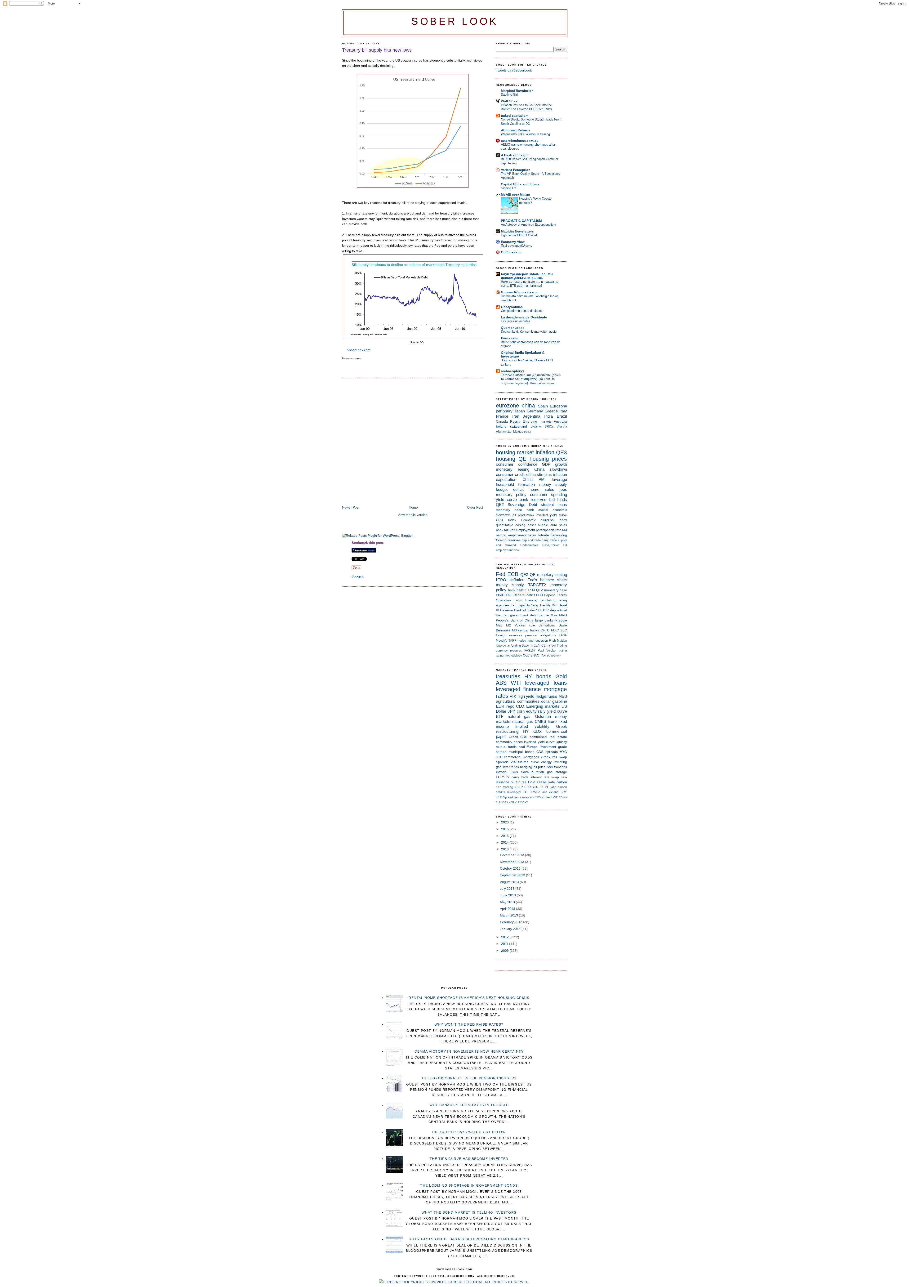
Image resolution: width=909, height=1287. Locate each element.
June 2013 (508, 895)
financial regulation (540, 600)
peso (517, 797)
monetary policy (511, 494)
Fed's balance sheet (547, 580)
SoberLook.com (358, 350)
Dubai (527, 431)
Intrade (543, 535)
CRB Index (506, 520)
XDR (511, 802)
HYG (563, 752)
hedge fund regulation (533, 640)
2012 (505, 937)
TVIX (554, 797)
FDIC (555, 630)
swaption (527, 797)
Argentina (531, 416)
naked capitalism (514, 115)
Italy (563, 411)
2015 (505, 836)
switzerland (518, 426)
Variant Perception (515, 170)
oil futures (518, 782)
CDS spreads (546, 752)
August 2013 (510, 882)
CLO (520, 706)
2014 (505, 842)
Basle (563, 625)
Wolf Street (510, 101)
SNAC (534, 655)
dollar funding (512, 645)
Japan (519, 411)
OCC (526, 655)
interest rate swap (544, 777)
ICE (543, 645)
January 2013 (510, 929)
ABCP (518, 787)
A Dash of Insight (515, 155)
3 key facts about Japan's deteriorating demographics (469, 1239)
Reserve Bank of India (517, 610)
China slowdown (550, 469)
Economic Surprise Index (544, 520)
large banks (544, 620)
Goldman (543, 716)
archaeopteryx (512, 371)
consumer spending (548, 494)
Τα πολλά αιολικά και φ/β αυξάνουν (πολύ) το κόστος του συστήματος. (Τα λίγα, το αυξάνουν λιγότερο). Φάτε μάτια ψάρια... (531, 379)
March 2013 (509, 915)
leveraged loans (546, 683)
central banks (528, 630)
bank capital (537, 510)
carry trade (549, 540)
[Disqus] (412, 442)
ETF (499, 716)
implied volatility (532, 726)
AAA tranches (557, 767)
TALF (510, 595)
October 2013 (510, 868)
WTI (516, 683)
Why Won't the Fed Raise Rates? (469, 1024)
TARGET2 (537, 585)
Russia (515, 421)
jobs (563, 489)
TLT (498, 802)
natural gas (519, 716)
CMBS (540, 721)
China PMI (534, 479)
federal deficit (525, 595)
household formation (515, 484)
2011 (505, 944)
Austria (562, 426)
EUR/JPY (503, 777)
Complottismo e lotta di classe (522, 311)
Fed (500, 574)
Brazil (562, 416)
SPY (564, 792)
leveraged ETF (518, 792)
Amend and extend (544, 792)
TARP (512, 640)
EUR (500, 706)
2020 (505, 822)
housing (505, 459)
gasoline (559, 701)
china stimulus (539, 474)
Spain (543, 406)
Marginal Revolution (517, 91)
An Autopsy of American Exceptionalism (528, 224)
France (502, 416)
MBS (562, 696)
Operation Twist (509, 600)
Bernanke (503, 630)
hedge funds (546, 696)
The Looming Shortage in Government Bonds (469, 1185)
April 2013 (508, 909)
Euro (552, 721)
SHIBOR (542, 610)
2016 (505, 829)
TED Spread (504, 797)
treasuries (508, 676)
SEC (563, 630)
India (548, 416)
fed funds (558, 499)
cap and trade (531, 540)
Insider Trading (557, 645)
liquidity (561, 742)
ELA (536, 645)
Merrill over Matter (515, 195)
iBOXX (524, 802)
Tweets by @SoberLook (514, 70)
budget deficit (510, 489)
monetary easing (512, 469)
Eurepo (532, 747)
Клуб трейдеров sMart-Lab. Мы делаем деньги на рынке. (527, 276)
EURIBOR (531, 787)
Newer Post (350, 507)
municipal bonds (521, 752)
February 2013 (511, 922)
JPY (511, 711)
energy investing (554, 762)
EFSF (563, 635)
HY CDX (532, 731)
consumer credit (510, 474)
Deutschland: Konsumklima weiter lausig (529, 331)
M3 (564, 530)
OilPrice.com (511, 252)
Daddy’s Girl (509, 94)
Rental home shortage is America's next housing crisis (469, 998)
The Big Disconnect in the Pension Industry (469, 1078)
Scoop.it (358, 576)
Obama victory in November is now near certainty (469, 1051)
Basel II (527, 645)
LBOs (514, 772)
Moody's (501, 640)
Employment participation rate (538, 530)
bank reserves (533, 499)
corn (521, 711)
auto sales (558, 525)
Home (413, 507)
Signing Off (508, 188)
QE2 (500, 504)
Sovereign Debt (522, 504)
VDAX (504, 802)
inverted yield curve (551, 515)
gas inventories (507, 767)
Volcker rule (525, 625)
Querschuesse (512, 328)
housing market (515, 452)
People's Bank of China (514, 620)
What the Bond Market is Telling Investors (469, 1212)
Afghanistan (504, 431)
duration (538, 772)
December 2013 (512, 855)
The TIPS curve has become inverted (469, 1159)
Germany (535, 411)
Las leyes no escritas (515, 321)
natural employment (511, 535)
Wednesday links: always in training (525, 134)
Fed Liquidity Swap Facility (531, 605)
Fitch (552, 640)
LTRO (501, 580)
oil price (539, 767)
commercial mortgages (521, 757)
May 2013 (508, 902)
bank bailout (517, 590)
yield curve (506, 499)
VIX (513, 696)
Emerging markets (537, 421)
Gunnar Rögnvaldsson (519, 292)
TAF (543, 655)
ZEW (516, 550)
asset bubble (538, 525)
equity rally (536, 711)
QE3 (561, 452)
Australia (560, 421)
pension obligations (540, 635)
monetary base (509, 510)
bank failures (505, 530)
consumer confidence (516, 464)
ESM (531, 590)
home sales (542, 489)
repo (510, 706)
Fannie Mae (548, 615)
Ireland (501, 426)
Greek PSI (549, 757)
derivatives (547, 625)
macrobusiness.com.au (520, 141)
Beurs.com (509, 338)
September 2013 (513, 875)
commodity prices (509, 742)
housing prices (548, 459)
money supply (553, 484)
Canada (502, 421)
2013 (505, 849)
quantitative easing (510, 525)
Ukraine (535, 426)
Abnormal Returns (515, 130)
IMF (555, 605)
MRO (563, 615)
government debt (523, 615)
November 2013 (512, 862)
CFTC (544, 630)
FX (541, 787)
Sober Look (454, 21)
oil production (523, 515)
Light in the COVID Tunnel (519, 235)
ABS (501, 683)
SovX (525, 772)
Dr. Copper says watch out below (469, 1132)
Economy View (513, 242)
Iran (515, 416)
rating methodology (509, 655)
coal (522, 747)
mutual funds (506, 747)
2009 (505, 950)
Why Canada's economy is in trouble (468, 1105)
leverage (559, 479)
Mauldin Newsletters (517, 231)
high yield (525, 696)
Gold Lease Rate (541, 782)
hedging (526, 767)
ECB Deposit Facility (551, 595)
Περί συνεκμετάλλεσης (516, 245)
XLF (517, 802)
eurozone (507, 405)
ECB (512, 574)
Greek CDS (518, 737)
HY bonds (537, 676)
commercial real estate (548, 737)
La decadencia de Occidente (524, 317)
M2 (508, 625)
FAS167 (529, 650)
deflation (516, 580)
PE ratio (551, 787)
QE (522, 459)
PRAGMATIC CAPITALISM (521, 221)
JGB (499, 757)
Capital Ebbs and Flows (520, 184)
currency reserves (509, 650)
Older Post (475, 507)
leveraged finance (518, 689)
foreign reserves (508, 540)
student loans (554, 504)
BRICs (549, 426)
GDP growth (554, 464)
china (528, 405)
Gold (561, 676)
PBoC (500, 595)
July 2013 (507, 888)
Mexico (518, 431)
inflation (545, 452)
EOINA (551, 655)
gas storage (557, 772)
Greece (551, 411)
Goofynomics (512, 307)
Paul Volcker (547, 650)
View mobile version (413, 515)
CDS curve (542, 797)
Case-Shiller (550, 545)
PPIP (558, 655)
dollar (546, 701)
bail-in (563, 650)
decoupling (559, 535)
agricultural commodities (517, 701)
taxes (532, 535)
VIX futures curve (525, 762)
